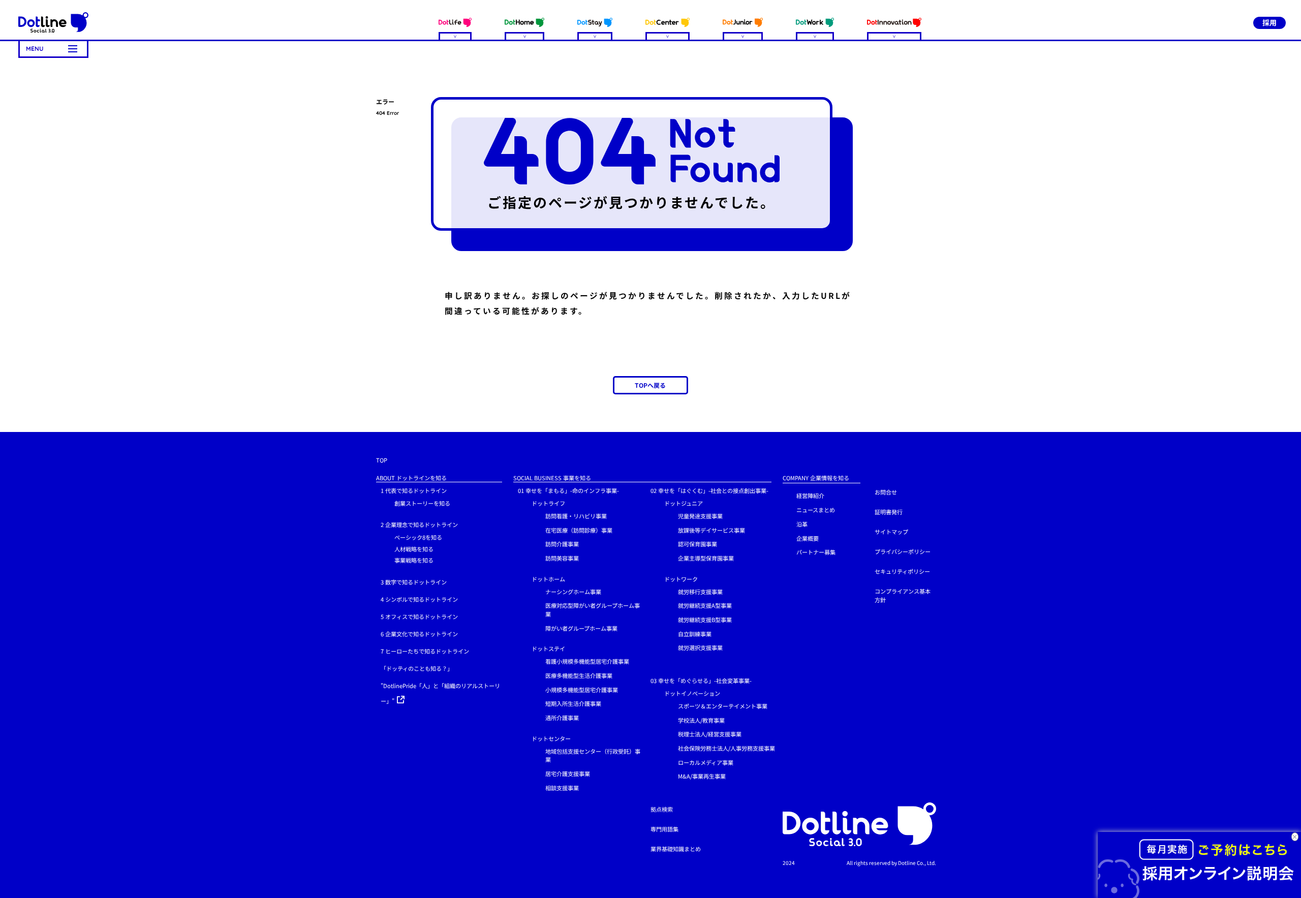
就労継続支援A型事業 (705, 605)
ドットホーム (548, 579)
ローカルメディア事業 (705, 762)
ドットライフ (548, 503)
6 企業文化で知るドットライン (419, 634)
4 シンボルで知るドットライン (419, 599)
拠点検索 (661, 809)
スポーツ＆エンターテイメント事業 (722, 706)
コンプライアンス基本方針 (903, 595)
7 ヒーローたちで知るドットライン (425, 651)
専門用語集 (664, 829)
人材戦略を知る (413, 549)
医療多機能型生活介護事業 (578, 675)
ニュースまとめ (815, 510)
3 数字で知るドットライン (414, 582)
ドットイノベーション (692, 693)
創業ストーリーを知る (422, 503)
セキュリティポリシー (902, 571)
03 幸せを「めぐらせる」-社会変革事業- (701, 680)
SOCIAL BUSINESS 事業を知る (552, 478)
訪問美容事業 (562, 558)
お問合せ (886, 492)
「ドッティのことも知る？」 (417, 668)
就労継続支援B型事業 (705, 619)
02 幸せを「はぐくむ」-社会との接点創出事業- (709, 490)
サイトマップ (891, 532)
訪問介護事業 (562, 544)
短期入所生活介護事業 (573, 703)
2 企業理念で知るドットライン (419, 524)
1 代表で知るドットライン (414, 490)
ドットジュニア (683, 503)
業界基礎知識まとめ (675, 849)
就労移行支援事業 (700, 591)
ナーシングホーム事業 (573, 591)
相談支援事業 (562, 788)
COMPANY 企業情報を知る (816, 478)
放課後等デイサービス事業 (711, 530)
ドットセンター (551, 738)
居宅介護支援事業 (567, 773)
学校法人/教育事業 (701, 720)
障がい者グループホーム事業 (581, 628)
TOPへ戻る (650, 385)
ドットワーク (681, 579)
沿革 (802, 524)
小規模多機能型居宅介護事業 (581, 690)
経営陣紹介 (810, 495)
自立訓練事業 (694, 634)
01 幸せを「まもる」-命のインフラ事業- (568, 490)
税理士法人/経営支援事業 (709, 734)
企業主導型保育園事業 (706, 558)
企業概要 (807, 538)
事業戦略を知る (413, 560)
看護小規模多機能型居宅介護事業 (587, 661)
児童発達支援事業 (700, 516)
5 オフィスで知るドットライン (419, 616)
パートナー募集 (815, 552)
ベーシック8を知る (418, 537)
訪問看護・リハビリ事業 (576, 516)
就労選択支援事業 (700, 647)
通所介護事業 (562, 718)
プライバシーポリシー (903, 551)
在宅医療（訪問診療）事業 (578, 530)
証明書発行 (889, 512)
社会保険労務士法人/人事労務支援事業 (726, 748)
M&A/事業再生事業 (702, 776)
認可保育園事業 (697, 544)
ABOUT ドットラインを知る (411, 478)
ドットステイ (548, 648)
